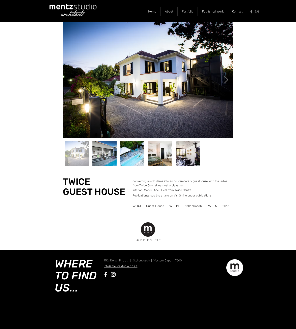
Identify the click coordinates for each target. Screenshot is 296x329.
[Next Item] (226, 80)
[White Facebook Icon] (105, 274)
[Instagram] (257, 11)
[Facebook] (251, 11)
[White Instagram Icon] (113, 274)
